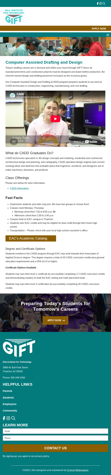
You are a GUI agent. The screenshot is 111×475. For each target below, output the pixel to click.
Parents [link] (7, 391)
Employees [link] (9, 404)
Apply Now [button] (99, 28)
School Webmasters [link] (77, 470)
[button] (108, 34)
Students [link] (8, 397)
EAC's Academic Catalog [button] (28, 238)
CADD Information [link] (19, 188)
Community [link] (10, 410)
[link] (98, 3)
